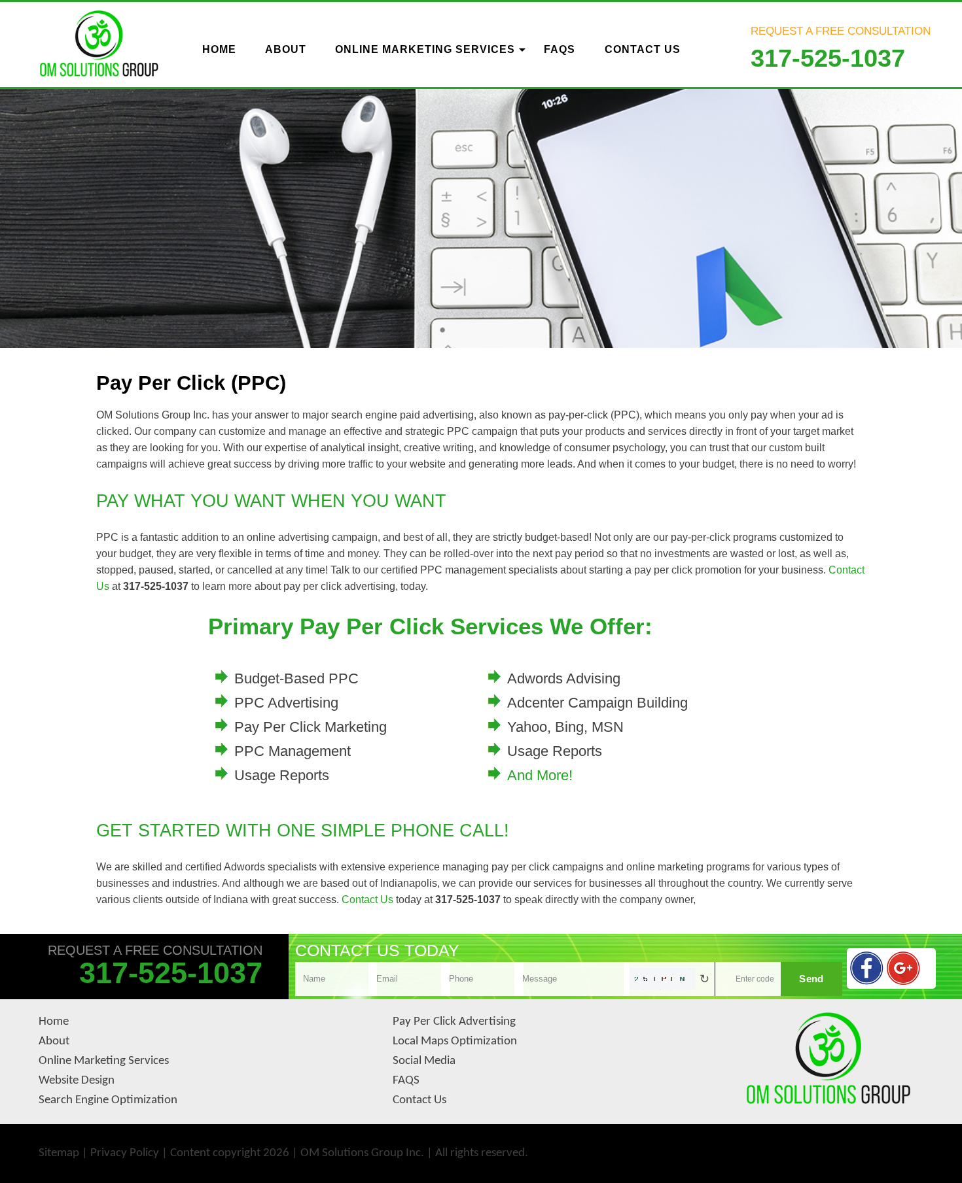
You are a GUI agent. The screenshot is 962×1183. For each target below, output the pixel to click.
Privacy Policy (124, 1153)
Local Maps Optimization (455, 1041)
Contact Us (367, 899)
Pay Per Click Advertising (454, 1022)
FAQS (406, 1080)
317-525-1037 (828, 58)
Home (54, 1022)
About (54, 1041)
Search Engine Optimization (108, 1100)
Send (811, 978)
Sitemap (59, 1153)
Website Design (77, 1080)
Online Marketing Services (104, 1061)
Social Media (424, 1061)
